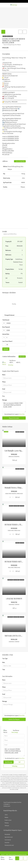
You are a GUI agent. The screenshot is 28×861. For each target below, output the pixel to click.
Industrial (7, 842)
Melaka (6, 817)
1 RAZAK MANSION (14, 598)
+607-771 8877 (13, 362)
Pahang (6, 822)
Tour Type (4, 658)
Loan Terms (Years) (7, 341)
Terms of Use (21, 414)
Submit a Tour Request (14, 719)
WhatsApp (10, 365)
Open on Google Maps (20, 161)
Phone (4, 382)
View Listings (22, 356)
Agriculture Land (9, 837)
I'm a (3, 396)
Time (3, 669)
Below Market (9, 36)
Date (3, 662)
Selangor (7, 825)
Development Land (9, 845)
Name (3, 374)
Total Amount (5, 320)
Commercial (8, 839)
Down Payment (6, 327)
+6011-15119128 (19, 362)
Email (3, 389)
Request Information (14, 418)
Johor (6, 814)
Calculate (6, 349)
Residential (7, 834)
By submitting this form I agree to (14, 414)
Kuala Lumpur (8, 820)
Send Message (8, 762)
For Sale (4, 36)
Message (4, 400)
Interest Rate (5, 334)
